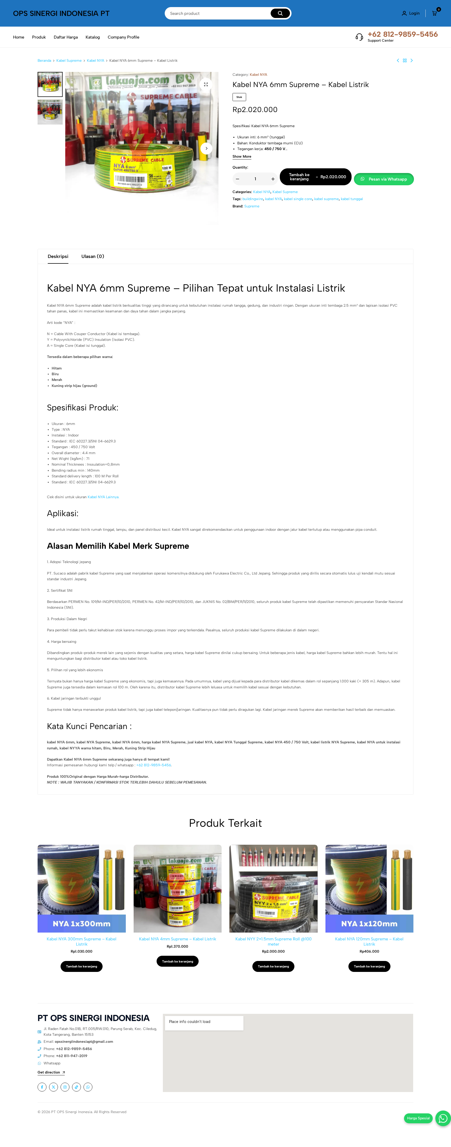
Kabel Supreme (69, 61)
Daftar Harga (66, 37)
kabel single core (298, 199)
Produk (39, 37)
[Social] (42, 1087)
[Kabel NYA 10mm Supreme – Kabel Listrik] (411, 61)
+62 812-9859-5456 (403, 34)
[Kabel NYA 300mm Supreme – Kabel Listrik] (82, 889)
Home (18, 37)
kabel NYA (273, 199)
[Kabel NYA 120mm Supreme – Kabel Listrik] (369, 889)
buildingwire (252, 199)
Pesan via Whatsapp (388, 179)
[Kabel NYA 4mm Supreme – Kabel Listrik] (398, 61)
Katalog (93, 37)
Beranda (44, 61)
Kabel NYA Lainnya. (103, 497)
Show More (242, 157)
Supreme (251, 206)
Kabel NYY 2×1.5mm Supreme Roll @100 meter (273, 941)
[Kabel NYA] (405, 61)
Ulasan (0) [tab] (92, 256)
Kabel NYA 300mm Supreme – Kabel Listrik (81, 941)
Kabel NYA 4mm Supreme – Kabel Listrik (177, 938)
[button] (206, 149)
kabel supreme (326, 199)
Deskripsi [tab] (58, 256)
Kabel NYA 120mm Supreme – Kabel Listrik (369, 941)
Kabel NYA (95, 61)
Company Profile (123, 37)
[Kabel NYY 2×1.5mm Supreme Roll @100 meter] (273, 889)
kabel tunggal (352, 199)
